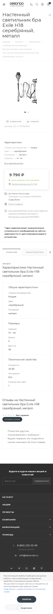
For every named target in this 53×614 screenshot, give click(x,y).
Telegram (19, 568)
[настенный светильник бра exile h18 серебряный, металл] (26, 87)
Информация (11, 527)
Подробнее (14, 199)
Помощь (8, 534)
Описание (11, 252)
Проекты (8, 512)
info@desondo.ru (28, 555)
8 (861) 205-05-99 (27, 545)
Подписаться (42, 481)
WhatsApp (34, 568)
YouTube (26, 568)
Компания (8, 519)
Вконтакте (11, 568)
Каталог (7, 497)
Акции (6, 504)
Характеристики (35, 252)
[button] (25, 112)
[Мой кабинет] (42, 4)
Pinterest (41, 568)
